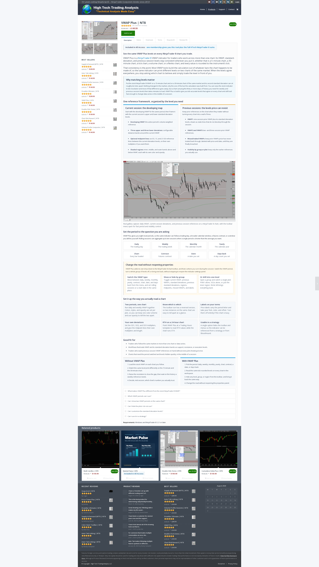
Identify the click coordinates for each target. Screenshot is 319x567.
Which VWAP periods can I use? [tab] (139, 396)
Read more (132, 478)
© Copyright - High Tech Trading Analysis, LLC (97, 564)
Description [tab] (128, 40)
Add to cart (128, 33)
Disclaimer (221, 564)
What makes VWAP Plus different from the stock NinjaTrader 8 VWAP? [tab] (154, 391)
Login (237, 2)
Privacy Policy (232, 564)
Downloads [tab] (149, 40)
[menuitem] (228, 1)
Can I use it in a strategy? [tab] (137, 416)
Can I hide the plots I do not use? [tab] (140, 406)
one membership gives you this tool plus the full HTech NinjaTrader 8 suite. (181, 47)
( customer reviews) (139, 25)
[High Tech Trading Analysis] (111, 9)
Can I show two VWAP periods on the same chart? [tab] (146, 401)
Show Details (109, 478)
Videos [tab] (139, 40)
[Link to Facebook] (213, 2)
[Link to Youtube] (209, 2)
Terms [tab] (160, 40)
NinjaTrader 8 (145, 58)
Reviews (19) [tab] (183, 40)
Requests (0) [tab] (171, 40)
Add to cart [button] (92, 478)
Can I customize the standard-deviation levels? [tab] (145, 411)
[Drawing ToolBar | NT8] (317, 283)
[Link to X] (217, 2)
